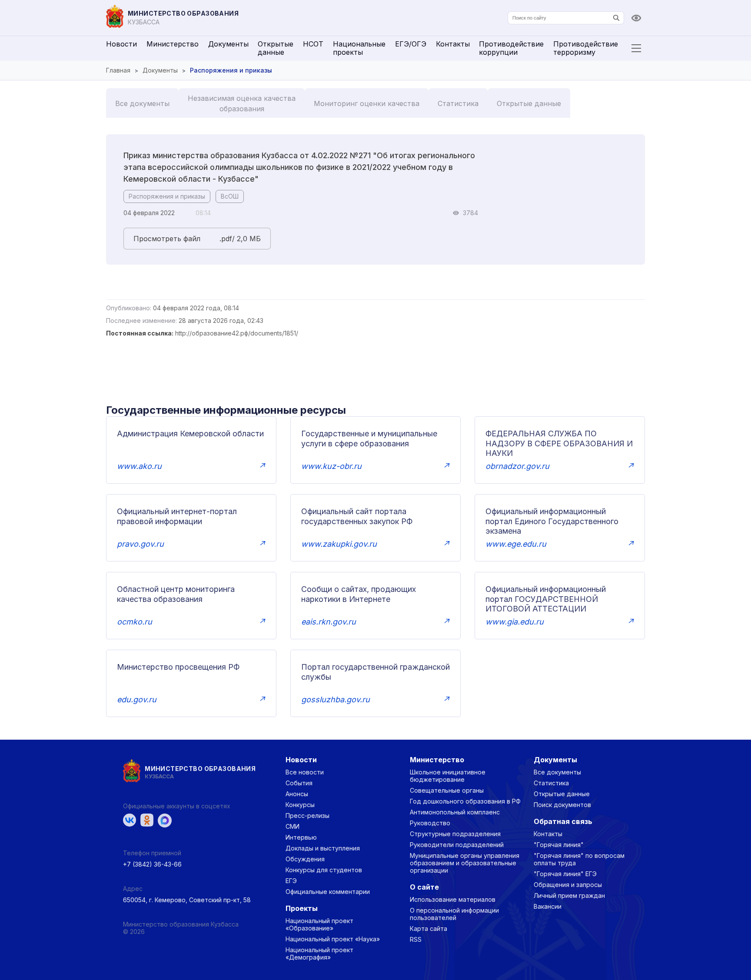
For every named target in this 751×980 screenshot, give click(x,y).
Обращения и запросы (568, 884)
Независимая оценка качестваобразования (242, 103)
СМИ (292, 826)
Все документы (142, 103)
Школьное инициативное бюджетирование (447, 775)
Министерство (172, 44)
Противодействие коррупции (511, 48)
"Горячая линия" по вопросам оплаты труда (579, 859)
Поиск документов (562, 804)
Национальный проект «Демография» (319, 953)
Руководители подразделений (457, 844)
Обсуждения (305, 859)
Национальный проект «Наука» (333, 939)
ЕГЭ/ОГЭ (410, 44)
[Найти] (616, 17)
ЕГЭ (291, 880)
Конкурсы (300, 804)
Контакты (453, 44)
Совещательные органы (447, 790)
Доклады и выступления (323, 848)
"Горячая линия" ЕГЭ (565, 873)
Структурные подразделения (455, 833)
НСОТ (313, 44)
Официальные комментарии (328, 891)
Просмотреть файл (166, 238)
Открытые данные (275, 48)
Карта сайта (428, 928)
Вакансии (548, 906)
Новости (121, 44)
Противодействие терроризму (585, 48)
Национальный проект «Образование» (319, 924)
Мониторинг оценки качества (366, 103)
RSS (416, 939)
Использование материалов (452, 899)
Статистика (458, 103)
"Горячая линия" (559, 844)
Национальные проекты (359, 48)
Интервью (301, 837)
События (299, 783)
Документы (228, 44)
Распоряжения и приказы (167, 196)
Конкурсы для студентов (324, 870)
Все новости (305, 772)
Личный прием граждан (569, 895)
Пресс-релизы (307, 815)
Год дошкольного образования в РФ (465, 801)
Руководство (430, 823)
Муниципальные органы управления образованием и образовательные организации (464, 863)
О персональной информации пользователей (454, 914)
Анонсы (297, 793)
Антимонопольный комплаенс (455, 812)
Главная (118, 70)
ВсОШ (230, 196)
